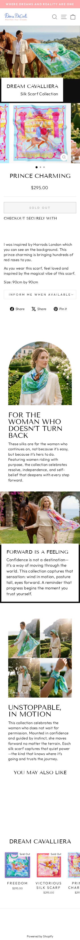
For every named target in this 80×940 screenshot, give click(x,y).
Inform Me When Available (40, 294)
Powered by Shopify (40, 936)
